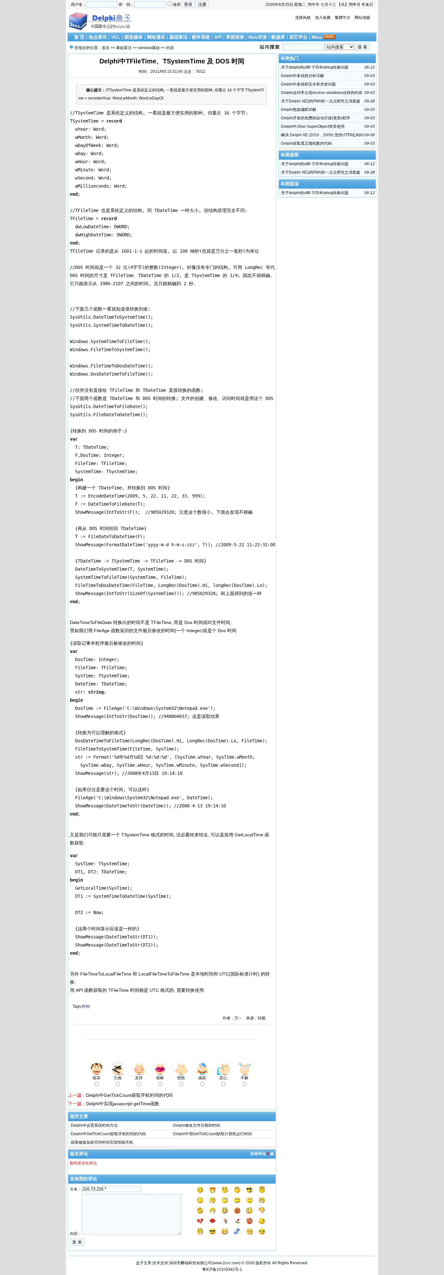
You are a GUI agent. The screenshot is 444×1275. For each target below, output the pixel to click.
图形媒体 (133, 37)
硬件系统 (201, 37)
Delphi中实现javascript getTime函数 (122, 1103)
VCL (115, 37)
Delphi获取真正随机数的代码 (306, 143)
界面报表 (235, 37)
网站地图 (362, 17)
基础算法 (178, 37)
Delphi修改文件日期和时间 (196, 1125)
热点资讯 (98, 37)
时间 (86, 1006)
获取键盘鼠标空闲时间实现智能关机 (102, 1142)
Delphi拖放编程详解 (298, 109)
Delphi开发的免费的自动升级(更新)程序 (315, 118)
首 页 (79, 37)
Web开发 (257, 37)
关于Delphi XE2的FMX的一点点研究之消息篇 (320, 101)
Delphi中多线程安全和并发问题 (308, 84)
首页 (106, 48)
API (218, 37)
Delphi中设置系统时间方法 (94, 1125)
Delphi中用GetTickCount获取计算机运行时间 (212, 1134)
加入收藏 (323, 17)
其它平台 (298, 37)
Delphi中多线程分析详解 (302, 75)
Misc (317, 37)
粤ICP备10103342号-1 (222, 1269)
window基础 (149, 48)
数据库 (278, 37)
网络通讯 (156, 37)
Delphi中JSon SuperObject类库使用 (313, 126)
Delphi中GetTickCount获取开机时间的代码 (129, 1095)
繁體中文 (342, 17)
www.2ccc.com (226, 1263)
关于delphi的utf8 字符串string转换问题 (314, 67)
